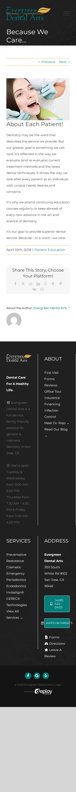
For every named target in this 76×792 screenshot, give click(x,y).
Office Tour (52, 391)
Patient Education (49, 250)
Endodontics (16, 586)
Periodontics (16, 580)
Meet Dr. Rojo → (56, 423)
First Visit (51, 373)
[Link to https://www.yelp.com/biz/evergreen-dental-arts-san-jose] (45, 675)
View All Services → (14, 614)
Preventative (16, 555)
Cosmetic (13, 567)
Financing (52, 404)
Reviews (50, 385)
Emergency (15, 573)
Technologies (16, 605)
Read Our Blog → (56, 432)
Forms (49, 379)
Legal (57, 684)
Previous (48, 62)
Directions (57, 644)
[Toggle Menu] (66, 13)
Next (62, 62)
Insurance (52, 398)
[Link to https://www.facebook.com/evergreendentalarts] (28, 675)
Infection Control (51, 413)
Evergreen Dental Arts (50, 308)
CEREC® (13, 599)
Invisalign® (15, 592)
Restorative (15, 561)
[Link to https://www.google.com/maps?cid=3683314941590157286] (37, 675)
